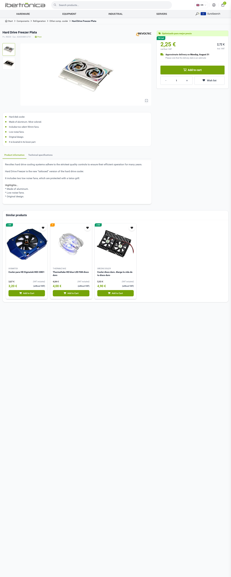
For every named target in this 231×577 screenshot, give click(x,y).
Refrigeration (39, 21)
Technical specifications (40, 155)
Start (10, 21)
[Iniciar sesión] (214, 5)
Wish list (211, 80)
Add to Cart (28, 293)
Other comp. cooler (59, 21)
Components (23, 21)
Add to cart (195, 70)
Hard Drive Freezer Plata (84, 21)
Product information (14, 155)
